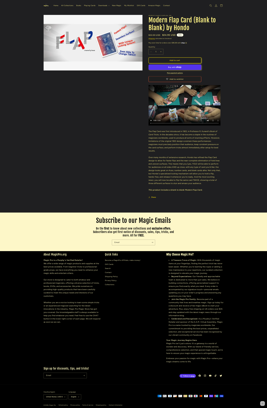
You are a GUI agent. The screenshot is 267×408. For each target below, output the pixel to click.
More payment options (175, 73)
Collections (109, 284)
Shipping (152, 38)
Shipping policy (101, 405)
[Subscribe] (152, 242)
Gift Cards (109, 264)
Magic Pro (52, 405)
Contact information (115, 405)
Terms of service (87, 405)
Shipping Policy (111, 276)
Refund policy (63, 405)
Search (108, 268)
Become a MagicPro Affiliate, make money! (122, 260)
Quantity (152, 47)
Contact (108, 272)
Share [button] (153, 197)
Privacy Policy (111, 280)
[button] (104, 5)
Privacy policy (75, 405)
